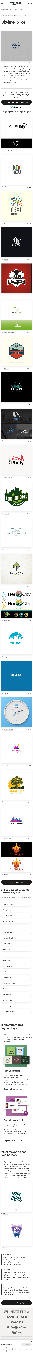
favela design (7, 766)
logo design (8, 82)
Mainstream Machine (9, 332)
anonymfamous (7, 838)
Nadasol (5, 1247)
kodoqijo (6, 657)
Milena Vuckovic (8, 477)
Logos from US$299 (12, 1141)
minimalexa (6, 586)
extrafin (5, 223)
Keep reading (17, 1264)
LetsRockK (6, 368)
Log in (30, 3)
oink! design (7, 187)
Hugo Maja (6, 693)
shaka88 (6, 259)
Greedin (6, 404)
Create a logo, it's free (13, 1089)
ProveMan (6, 441)
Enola (5, 296)
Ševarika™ (29, 63)
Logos (16, 9)
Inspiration (9, 9)
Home (3, 9)
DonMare (6, 802)
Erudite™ (6, 513)
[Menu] (2, 3)
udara (5, 550)
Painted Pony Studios (9, 150)
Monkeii (6, 874)
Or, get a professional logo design (15, 112)
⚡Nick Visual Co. (8, 729)
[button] (31, 1341)
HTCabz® (5, 1213)
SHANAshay (7, 620)
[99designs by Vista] (16, 3)
